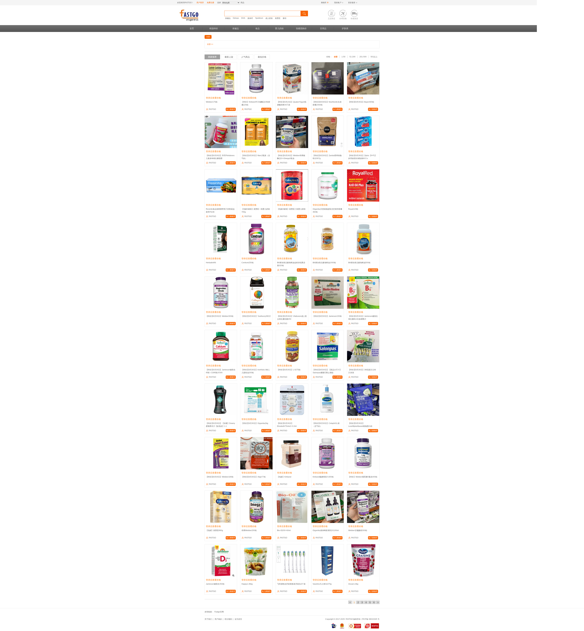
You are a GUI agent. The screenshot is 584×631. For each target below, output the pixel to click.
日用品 (323, 28)
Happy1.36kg (247, 584)
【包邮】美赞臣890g (214, 530)
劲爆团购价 (301, 28)
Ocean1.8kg (353, 584)
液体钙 (250, 18)
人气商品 (245, 57)
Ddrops (236, 18)
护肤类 (345, 28)
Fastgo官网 (219, 612)
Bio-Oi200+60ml (284, 530)
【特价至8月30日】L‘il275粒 (289, 370)
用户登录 (200, 3)
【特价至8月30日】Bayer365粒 (361, 102)
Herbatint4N (211, 263)
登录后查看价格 (213, 98)
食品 (257, 28)
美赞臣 (277, 18)
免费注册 (210, 3)
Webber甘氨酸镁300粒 (357, 530)
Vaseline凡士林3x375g (322, 584)
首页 (192, 28)
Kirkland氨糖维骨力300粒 (323, 477)
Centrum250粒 (248, 263)
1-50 (343, 57)
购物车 (324, 3)
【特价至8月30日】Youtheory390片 (256, 316)
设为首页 (238, 619)
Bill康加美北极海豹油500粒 (359, 263)
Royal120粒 (353, 209)
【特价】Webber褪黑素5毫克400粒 (362, 477)
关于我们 (208, 619)
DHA (243, 18)
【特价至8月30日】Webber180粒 (219, 477)
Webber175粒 (211, 102)
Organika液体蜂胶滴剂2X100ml (326, 530)
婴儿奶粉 (279, 28)
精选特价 (213, 28)
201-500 (363, 57)
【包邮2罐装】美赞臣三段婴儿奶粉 (291, 209)
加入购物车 (230, 109)
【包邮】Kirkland (284, 477)
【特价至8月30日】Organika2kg (255, 423)
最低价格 (262, 57)
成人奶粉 (269, 18)
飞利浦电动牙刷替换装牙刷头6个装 (291, 584)
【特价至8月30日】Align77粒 (254, 477)
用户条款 (218, 619)
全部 (208, 37)
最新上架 (229, 57)
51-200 (352, 57)
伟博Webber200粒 (249, 530)
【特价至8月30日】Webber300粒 (219, 316)
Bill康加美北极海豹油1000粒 (324, 263)
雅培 (284, 18)
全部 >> (210, 44)
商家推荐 (212, 57)
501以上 (374, 57)
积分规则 (228, 619)
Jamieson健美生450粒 (215, 584)
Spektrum (259, 18)
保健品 (228, 18)
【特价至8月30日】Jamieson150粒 (327, 316)
